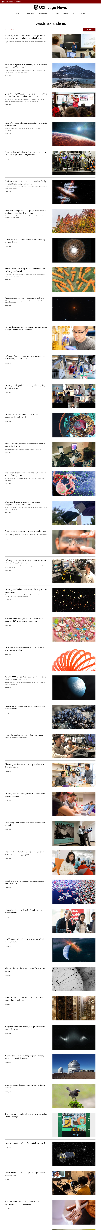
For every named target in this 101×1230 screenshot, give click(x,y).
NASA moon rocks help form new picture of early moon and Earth (25, 940)
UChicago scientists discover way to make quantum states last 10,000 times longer (25, 561)
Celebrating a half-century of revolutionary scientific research (25, 823)
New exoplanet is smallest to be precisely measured (25, 1143)
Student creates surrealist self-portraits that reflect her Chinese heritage (26, 1115)
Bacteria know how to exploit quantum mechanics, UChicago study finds (25, 270)
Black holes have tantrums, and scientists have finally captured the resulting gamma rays (25, 182)
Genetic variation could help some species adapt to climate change (25, 707)
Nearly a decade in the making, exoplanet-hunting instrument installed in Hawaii (24, 1057)
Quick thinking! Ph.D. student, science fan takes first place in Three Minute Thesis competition (26, 95)
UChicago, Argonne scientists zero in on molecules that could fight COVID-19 (25, 357)
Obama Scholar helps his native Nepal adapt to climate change (23, 911)
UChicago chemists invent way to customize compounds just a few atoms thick (22, 503)
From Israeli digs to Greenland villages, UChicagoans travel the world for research (26, 65)
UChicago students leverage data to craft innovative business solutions (25, 794)
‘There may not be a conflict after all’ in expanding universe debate (25, 240)
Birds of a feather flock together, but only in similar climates (25, 1086)
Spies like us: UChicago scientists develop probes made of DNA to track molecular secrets (24, 619)
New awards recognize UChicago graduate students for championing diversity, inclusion (25, 211)
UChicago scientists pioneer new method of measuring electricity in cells (22, 415)
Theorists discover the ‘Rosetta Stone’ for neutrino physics (25, 969)
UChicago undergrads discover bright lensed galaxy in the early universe (26, 386)
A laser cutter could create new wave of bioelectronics (26, 531)
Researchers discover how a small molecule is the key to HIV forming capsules (25, 474)
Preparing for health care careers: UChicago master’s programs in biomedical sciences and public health (25, 36)
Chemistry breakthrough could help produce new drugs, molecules (24, 765)
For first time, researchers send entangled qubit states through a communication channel (26, 328)
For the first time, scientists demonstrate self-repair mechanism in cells (25, 444)
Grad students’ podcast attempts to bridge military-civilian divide (25, 1173)
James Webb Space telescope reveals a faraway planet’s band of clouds (26, 124)
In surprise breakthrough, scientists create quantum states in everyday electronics (25, 736)
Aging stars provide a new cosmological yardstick (24, 298)
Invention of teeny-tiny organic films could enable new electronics (24, 882)
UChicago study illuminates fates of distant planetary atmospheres (26, 590)
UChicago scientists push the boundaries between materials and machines (24, 649)
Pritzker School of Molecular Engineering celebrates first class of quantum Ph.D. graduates (25, 153)
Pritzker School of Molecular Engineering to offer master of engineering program (24, 853)
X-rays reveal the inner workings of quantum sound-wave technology (25, 1027)
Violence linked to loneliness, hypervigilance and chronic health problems (24, 998)
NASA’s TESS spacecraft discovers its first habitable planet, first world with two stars (25, 678)
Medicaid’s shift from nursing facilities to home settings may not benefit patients (23, 1202)
